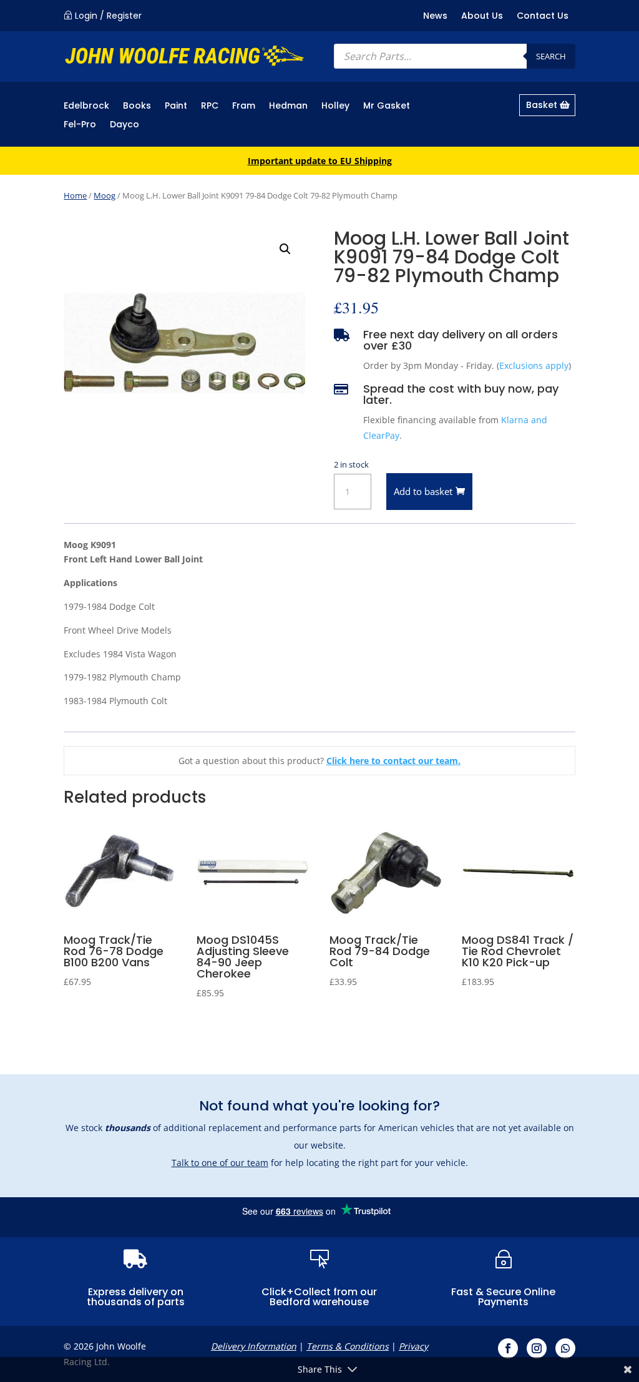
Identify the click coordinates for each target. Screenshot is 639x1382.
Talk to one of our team (220, 1163)
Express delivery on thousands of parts (136, 1297)
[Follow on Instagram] (537, 1348)
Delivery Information (253, 1346)
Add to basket (423, 491)
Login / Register (108, 15)
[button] (285, 249)
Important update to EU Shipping (320, 161)
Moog (104, 195)
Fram (243, 106)
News (435, 16)
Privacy (413, 1346)
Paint (176, 106)
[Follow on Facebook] (508, 1348)
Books (137, 106)
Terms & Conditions (347, 1346)
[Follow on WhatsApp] (565, 1348)
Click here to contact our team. (393, 761)
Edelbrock (86, 106)
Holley (335, 106)
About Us (482, 16)
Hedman (288, 106)
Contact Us (542, 16)
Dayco (124, 125)
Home (75, 195)
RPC (209, 106)
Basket (541, 105)
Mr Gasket (386, 106)
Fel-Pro (80, 125)
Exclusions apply (533, 365)
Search (551, 56)
